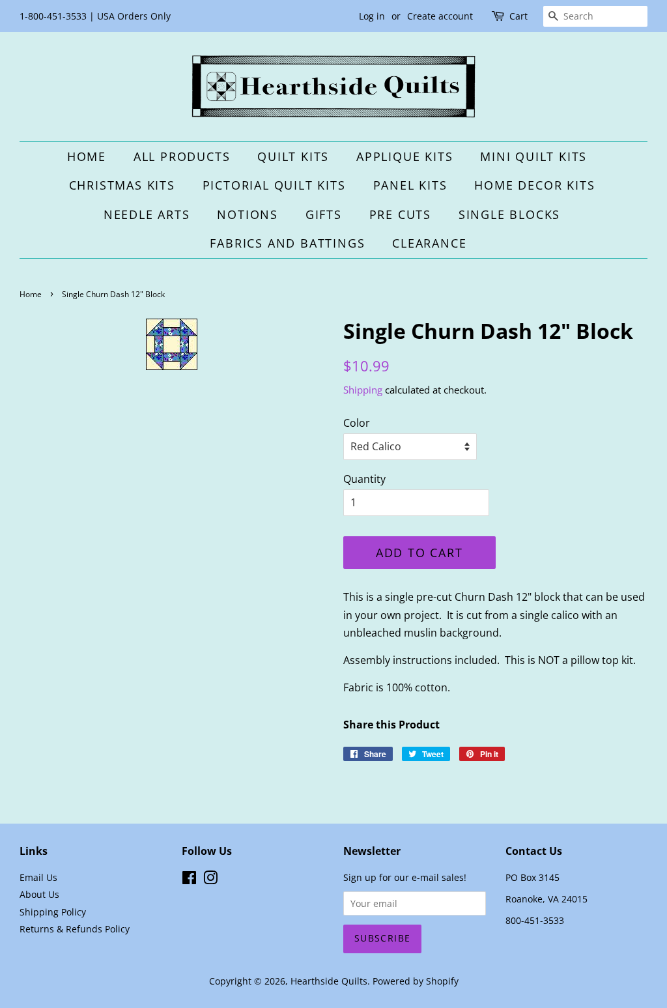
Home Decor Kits (534, 185)
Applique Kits (404, 156)
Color (356, 423)
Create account (440, 16)
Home (86, 156)
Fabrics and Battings (287, 243)
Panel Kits (410, 185)
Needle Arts (147, 214)
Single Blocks (509, 214)
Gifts (323, 214)
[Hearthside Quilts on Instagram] (210, 880)
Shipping (362, 389)
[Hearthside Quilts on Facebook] (189, 880)
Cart (518, 16)
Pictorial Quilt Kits (274, 185)
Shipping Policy (53, 912)
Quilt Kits (293, 156)
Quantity (364, 479)
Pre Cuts (400, 214)
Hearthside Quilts (329, 981)
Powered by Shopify (416, 981)
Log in (372, 16)
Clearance (429, 243)
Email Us (38, 877)
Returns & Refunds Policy (75, 929)
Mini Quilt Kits (533, 156)
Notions (247, 214)
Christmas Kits (122, 185)
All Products (182, 156)
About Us (39, 894)
